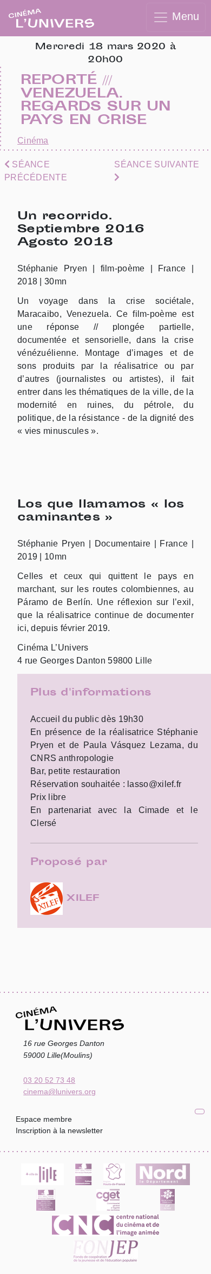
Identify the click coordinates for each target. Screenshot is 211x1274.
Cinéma (33, 140)
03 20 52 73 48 (49, 1080)
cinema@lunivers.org (59, 1091)
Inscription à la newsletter (59, 1130)
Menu (184, 16)
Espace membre (44, 1119)
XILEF (81, 899)
